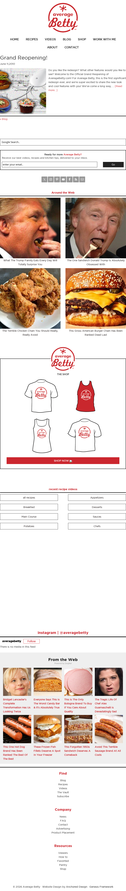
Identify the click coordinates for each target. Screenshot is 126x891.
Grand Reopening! (23, 57)
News (63, 816)
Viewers (63, 852)
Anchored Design (76, 886)
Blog (5, 119)
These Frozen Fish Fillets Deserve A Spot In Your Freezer (47, 750)
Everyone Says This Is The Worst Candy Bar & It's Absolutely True (47, 703)
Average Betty (63, 17)
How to (63, 856)
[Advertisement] (23, 578)
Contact (63, 824)
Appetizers (97, 497)
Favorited (63, 860)
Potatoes (29, 526)
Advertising (63, 828)
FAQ (63, 820)
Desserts (97, 507)
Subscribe (63, 796)
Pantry (63, 864)
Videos (63, 788)
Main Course (29, 516)
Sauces (97, 516)
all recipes (29, 497)
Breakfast (29, 507)
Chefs (97, 526)
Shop (63, 868)
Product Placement (63, 832)
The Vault (63, 792)
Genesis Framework (101, 886)
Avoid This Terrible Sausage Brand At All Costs (108, 750)
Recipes (63, 784)
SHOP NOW (62, 460)
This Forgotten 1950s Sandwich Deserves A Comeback (77, 750)
